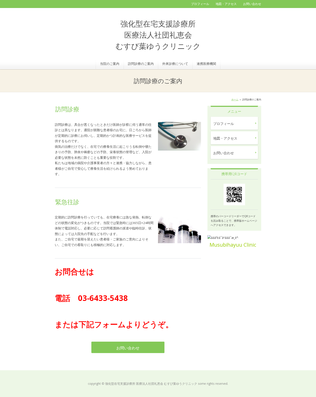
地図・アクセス (226, 4)
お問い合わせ (252, 4)
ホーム (234, 99)
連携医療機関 (206, 63)
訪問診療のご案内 (141, 63)
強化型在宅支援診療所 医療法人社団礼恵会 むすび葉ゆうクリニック (158, 35)
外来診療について (175, 63)
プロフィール (200, 4)
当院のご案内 (109, 63)
